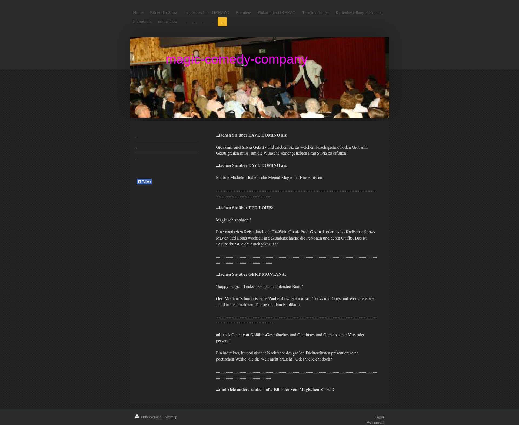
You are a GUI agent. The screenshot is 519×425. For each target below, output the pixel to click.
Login (379, 416)
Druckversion (151, 416)
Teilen (146, 182)
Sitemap (171, 416)
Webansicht (375, 422)
